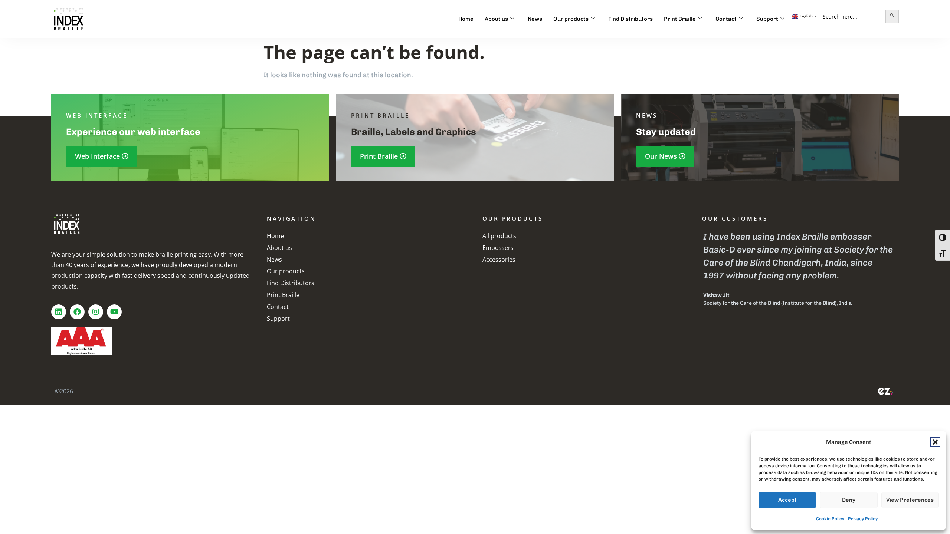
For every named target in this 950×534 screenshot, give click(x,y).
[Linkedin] (58, 311)
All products (499, 236)
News (535, 19)
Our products (571, 19)
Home (466, 19)
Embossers (498, 248)
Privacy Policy (863, 518)
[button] (935, 442)
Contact (726, 19)
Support (767, 19)
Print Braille (680, 19)
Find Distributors (630, 19)
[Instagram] (95, 311)
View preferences (910, 500)
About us (496, 19)
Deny (848, 500)
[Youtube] (114, 311)
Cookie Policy (830, 518)
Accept (787, 500)
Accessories (498, 260)
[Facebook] (77, 311)
